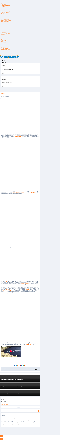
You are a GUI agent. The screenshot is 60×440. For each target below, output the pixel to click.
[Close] (1, 436)
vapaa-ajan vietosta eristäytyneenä (18, 136)
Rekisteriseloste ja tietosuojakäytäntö (5, 19)
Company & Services (3, 4)
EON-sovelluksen (22, 285)
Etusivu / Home (3, 60)
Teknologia (3, 72)
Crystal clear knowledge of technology (5, 5)
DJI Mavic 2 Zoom (28, 344)
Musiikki (3, 73)
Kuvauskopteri (3, 421)
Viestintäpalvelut (3, 65)
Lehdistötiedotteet (3, 93)
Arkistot (2, 414)
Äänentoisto (3, 425)
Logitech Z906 (7, 289)
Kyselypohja (2, 13)
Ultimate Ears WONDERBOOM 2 (7, 290)
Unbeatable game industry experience (5, 49)
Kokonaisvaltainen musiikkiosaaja (5, 12)
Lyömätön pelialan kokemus (4, 14)
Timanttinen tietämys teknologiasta (5, 22)
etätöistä (31, 136)
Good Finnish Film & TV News (4, 35)
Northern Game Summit (31, 421)
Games (2, 83)
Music (2, 86)
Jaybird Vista (22, 292)
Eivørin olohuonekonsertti (32, 192)
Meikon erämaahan (27, 341)
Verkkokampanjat (3, 50)
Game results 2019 (3, 34)
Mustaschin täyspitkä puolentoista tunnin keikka (18, 192)
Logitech (8, 421)
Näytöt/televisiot (35, 421)
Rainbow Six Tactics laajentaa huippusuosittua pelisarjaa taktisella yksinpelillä (11, 386)
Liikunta (6, 421)
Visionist (8, 96)
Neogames (27, 421)
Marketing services (3, 41)
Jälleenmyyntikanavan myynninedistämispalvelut (6, 11)
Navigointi (24, 421)
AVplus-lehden (6, 281)
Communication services (4, 3)
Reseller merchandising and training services (6, 20)
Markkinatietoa (11, 421)
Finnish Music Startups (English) (6, 7)
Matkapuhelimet (15, 421)
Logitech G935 (27, 289)
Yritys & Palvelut (4, 62)
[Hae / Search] (38, 411)
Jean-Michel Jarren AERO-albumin (25, 283)
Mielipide (6, 96)
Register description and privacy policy (5, 18)
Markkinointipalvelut (3, 42)
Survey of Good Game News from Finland (5, 21)
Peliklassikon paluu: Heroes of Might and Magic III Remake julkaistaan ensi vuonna (12, 379)
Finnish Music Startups (3, 6)
